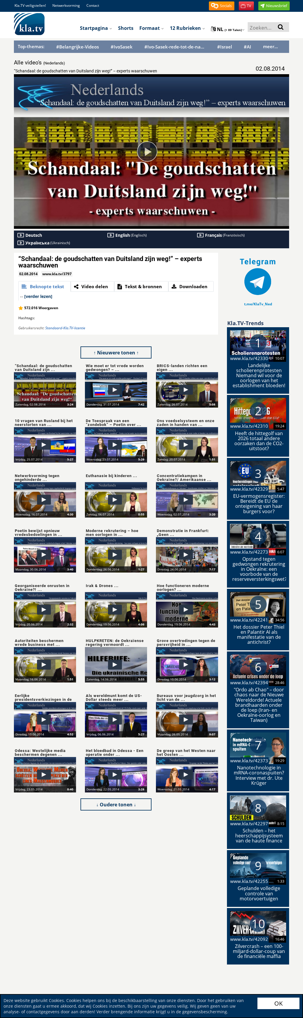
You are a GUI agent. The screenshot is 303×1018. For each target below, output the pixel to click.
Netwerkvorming (66, 5)
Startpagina (94, 28)
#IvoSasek (122, 47)
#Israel (224, 47)
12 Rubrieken (186, 28)
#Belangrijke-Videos (77, 47)
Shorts (125, 28)
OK (278, 1003)
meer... (270, 46)
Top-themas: (31, 46)
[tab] (44, 286)
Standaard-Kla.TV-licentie (65, 327)
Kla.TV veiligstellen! (30, 5)
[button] (221, 5)
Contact (92, 5)
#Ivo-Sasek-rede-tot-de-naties (174, 47)
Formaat (150, 28)
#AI (247, 47)
